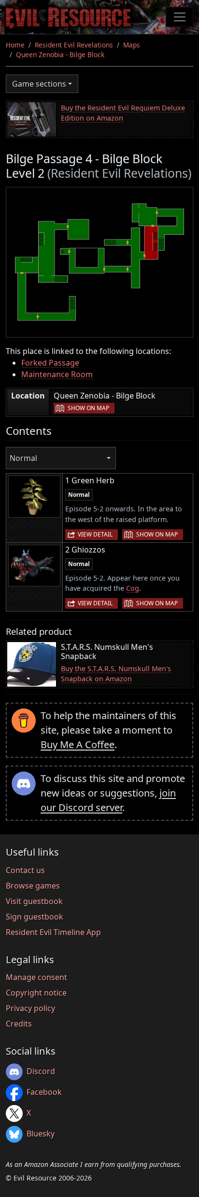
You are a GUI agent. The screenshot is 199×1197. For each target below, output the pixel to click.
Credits (19, 1023)
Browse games (33, 885)
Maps (131, 44)
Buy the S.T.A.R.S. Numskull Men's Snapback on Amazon (116, 674)
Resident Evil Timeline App (53, 932)
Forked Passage (50, 362)
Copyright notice (36, 992)
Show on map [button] (88, 408)
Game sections (39, 83)
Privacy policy (30, 1008)
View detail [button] (95, 534)
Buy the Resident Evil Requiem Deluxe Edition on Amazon (123, 113)
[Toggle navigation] (179, 17)
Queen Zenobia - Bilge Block (60, 54)
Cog (132, 588)
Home (15, 44)
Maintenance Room (57, 374)
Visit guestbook (34, 901)
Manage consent (36, 977)
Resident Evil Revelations (74, 44)
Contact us (25, 870)
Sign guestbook (34, 916)
